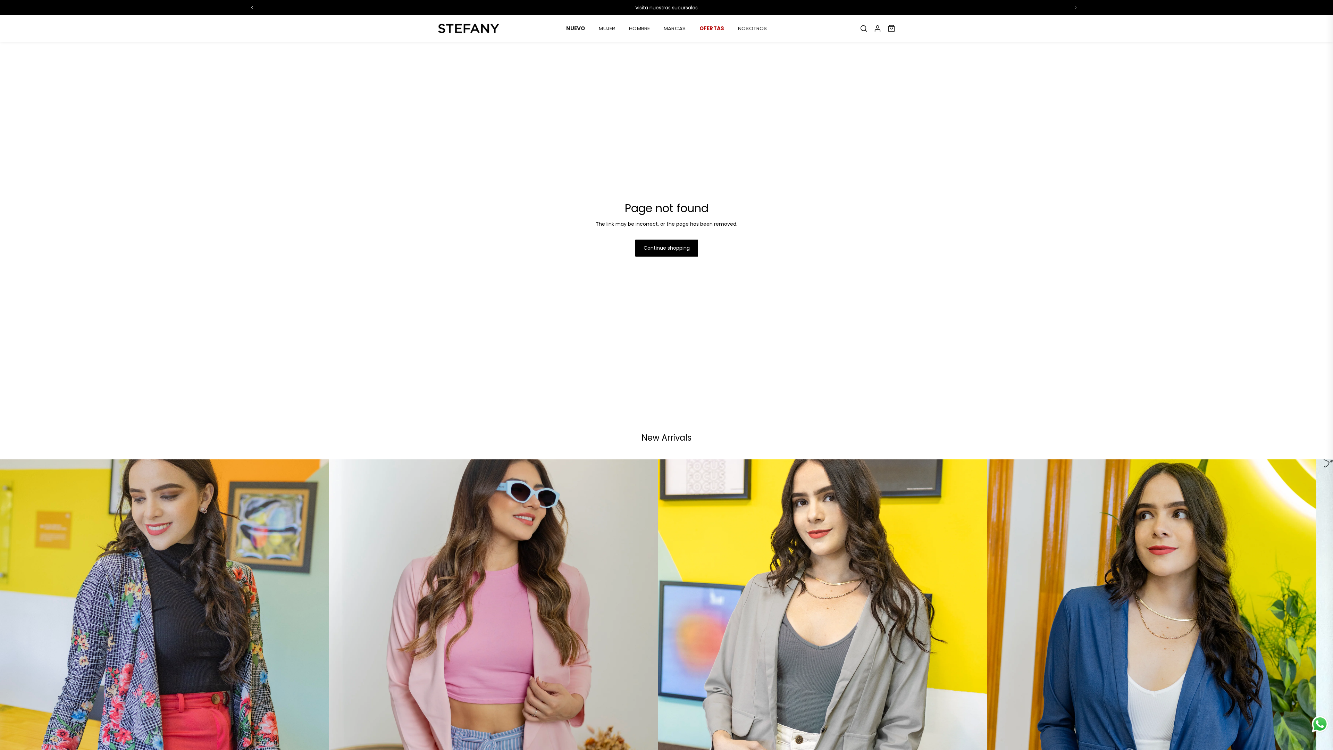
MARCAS (675, 28)
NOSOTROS (752, 28)
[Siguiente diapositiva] (1075, 7)
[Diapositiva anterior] (252, 7)
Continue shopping (667, 247)
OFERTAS (711, 28)
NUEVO (575, 28)
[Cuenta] (877, 28)
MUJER (607, 28)
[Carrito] (891, 28)
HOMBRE (639, 28)
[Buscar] (864, 28)
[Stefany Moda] (468, 28)
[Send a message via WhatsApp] (1320, 724)
